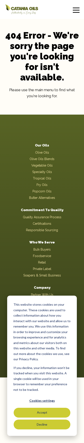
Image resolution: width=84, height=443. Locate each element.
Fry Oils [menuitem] (42, 185)
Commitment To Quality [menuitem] (42, 210)
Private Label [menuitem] (42, 269)
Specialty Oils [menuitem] (42, 172)
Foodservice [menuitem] (42, 256)
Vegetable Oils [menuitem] (42, 165)
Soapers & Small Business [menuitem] (42, 275)
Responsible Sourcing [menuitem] (42, 230)
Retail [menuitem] (42, 262)
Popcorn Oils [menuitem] (42, 191)
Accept (42, 412)
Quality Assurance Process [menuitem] (42, 217)
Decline (42, 424)
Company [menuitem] (42, 288)
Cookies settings (42, 400)
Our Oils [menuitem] (42, 145)
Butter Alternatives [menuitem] (42, 198)
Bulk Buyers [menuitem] (42, 249)
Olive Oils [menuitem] (42, 152)
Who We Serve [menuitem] (42, 242)
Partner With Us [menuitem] (42, 295)
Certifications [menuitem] (42, 223)
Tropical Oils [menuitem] (42, 178)
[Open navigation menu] (76, 9)
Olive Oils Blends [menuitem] (42, 159)
